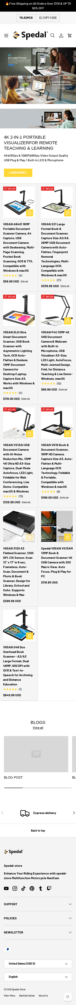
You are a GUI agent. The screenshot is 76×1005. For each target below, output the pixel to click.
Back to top (38, 830)
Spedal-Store (18, 989)
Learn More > (18, 172)
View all (38, 727)
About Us (43, 995)
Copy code (50, 17)
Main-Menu (9, 995)
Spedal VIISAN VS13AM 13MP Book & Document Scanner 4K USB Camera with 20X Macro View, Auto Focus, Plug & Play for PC (57, 562)
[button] (69, 35)
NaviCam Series (27, 995)
